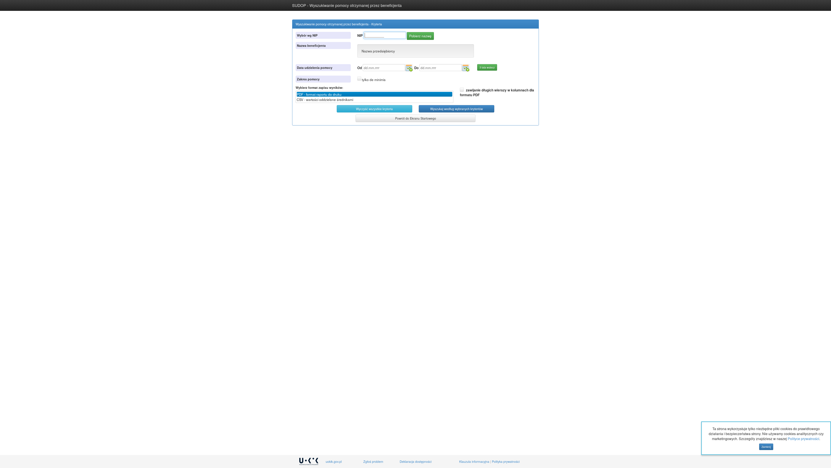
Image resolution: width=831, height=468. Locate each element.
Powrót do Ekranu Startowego (415, 118)
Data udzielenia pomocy (314, 67)
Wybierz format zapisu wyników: (319, 87)
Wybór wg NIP (307, 35)
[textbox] (385, 35)
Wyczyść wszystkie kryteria (374, 109)
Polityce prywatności (803, 438)
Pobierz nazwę (420, 35)
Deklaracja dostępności (416, 461)
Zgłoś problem (373, 461)
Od (359, 67)
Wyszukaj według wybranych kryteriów (456, 109)
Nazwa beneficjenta (311, 45)
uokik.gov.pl (334, 461)
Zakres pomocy (308, 79)
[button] (409, 67)
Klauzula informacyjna (474, 461)
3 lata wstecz (487, 67)
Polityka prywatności (506, 461)
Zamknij (766, 446)
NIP (360, 35)
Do (416, 67)
